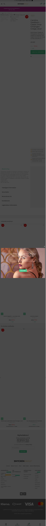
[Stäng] (44, 246)
